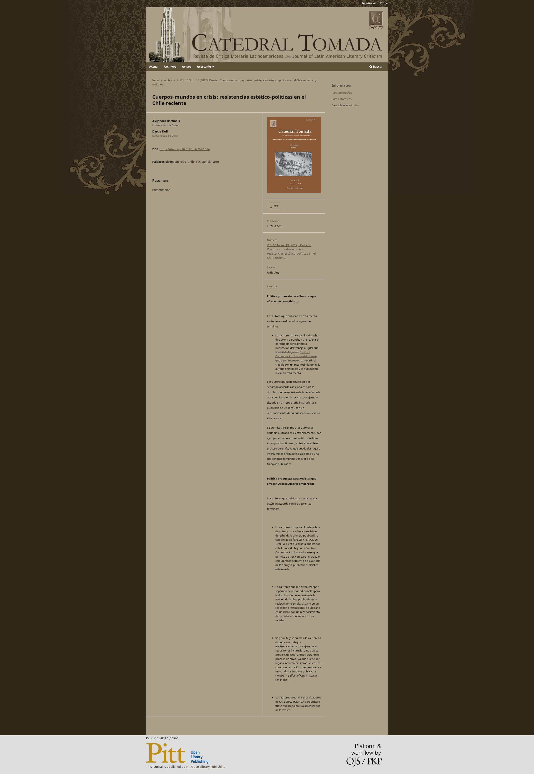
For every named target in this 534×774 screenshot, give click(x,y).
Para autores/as (341, 99)
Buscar (377, 66)
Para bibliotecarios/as (345, 105)
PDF (275, 206)
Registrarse (368, 3)
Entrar (384, 3)
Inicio (155, 80)
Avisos (186, 66)
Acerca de (204, 66)
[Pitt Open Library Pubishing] (177, 762)
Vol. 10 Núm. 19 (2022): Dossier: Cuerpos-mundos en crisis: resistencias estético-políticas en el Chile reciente (246, 80)
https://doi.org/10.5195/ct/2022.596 (185, 149)
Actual (153, 66)
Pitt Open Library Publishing (205, 767)
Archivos (170, 66)
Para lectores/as (342, 93)
